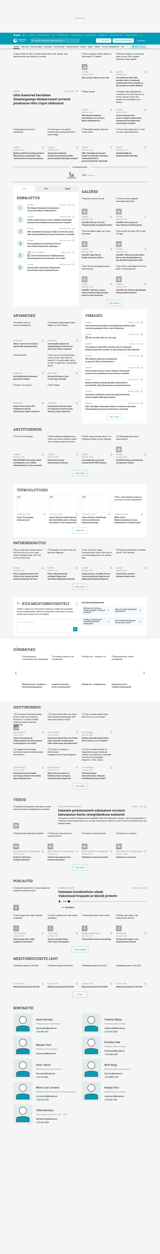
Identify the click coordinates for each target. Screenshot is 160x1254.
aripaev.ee (32, 35)
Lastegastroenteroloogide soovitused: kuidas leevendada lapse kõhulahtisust (27, 775)
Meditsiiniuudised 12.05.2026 (129, 987)
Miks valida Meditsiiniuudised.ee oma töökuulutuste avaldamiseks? (127, 520)
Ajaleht (83, 47)
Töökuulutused (23, 514)
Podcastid (48, 47)
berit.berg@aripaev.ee (113, 1073)
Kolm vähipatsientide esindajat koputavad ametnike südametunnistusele (61, 576)
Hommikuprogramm (66, 888)
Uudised (16, 91)
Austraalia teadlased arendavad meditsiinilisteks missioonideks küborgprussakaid (63, 155)
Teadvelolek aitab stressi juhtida (96, 939)
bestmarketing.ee (43, 35)
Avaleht (16, 47)
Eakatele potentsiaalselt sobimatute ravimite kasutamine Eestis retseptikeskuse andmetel (91, 812)
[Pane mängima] (59, 901)
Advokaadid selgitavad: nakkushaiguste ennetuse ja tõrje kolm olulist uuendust (60, 346)
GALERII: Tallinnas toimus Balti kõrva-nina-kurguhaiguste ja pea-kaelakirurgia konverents (130, 257)
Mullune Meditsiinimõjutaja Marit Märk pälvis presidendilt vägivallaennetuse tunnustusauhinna (28, 155)
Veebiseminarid (72, 47)
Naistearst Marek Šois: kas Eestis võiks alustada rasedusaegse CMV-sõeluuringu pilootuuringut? (63, 740)
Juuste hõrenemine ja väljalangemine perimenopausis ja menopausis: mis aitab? (27, 740)
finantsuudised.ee (76, 35)
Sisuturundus (38, 252)
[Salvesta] (77, 91)
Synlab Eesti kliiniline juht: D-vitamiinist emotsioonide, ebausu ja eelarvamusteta (60, 409)
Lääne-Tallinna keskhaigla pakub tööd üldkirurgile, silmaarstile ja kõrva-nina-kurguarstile (63, 520)
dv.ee (53, 35)
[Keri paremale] (144, 673)
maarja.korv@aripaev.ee (114, 1096)
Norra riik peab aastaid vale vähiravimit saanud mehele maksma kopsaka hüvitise (25, 576)
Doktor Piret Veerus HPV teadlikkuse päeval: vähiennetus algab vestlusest (26, 409)
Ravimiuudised (36, 47)
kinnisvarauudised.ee (116, 35)
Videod (97, 47)
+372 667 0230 (42, 1100)
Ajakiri (90, 47)
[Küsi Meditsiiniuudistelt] (75, 629)
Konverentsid (59, 47)
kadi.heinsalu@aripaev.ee (46, 1028)
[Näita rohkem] (141, 35)
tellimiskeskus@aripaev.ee (46, 1119)
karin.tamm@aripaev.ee (45, 1073)
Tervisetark (53, 933)
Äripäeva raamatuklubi (91, 933)
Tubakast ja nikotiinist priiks (95, 857)
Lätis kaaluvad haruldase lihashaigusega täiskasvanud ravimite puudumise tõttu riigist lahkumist (42, 99)
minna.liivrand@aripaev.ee (46, 1096)
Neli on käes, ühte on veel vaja (95, 77)
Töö (122, 47)
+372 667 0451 (42, 1031)
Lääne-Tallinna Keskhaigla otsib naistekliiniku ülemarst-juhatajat (94, 520)
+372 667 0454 (110, 1031)
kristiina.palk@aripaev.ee (114, 1051)
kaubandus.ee (102, 35)
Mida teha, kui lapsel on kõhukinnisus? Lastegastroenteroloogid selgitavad (59, 775)
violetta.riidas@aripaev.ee (114, 1028)
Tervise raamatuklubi (110, 47)
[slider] (69, 901)
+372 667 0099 (42, 1122)
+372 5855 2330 (111, 1054)
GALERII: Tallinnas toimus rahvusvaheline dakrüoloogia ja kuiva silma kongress (95, 292)
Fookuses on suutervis (126, 857)
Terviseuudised (19, 933)
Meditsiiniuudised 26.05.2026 (95, 987)
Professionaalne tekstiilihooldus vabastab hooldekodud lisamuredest (94, 775)
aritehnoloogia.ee (90, 35)
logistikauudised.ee (131, 35)
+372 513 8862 (42, 1077)
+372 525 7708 (110, 1100)
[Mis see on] (76, 603)
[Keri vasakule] (16, 673)
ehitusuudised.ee (62, 35)
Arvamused (18, 341)
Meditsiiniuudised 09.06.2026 (61, 987)
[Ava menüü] (23, 35)
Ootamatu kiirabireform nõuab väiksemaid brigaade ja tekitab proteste (87, 894)
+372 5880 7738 (111, 1077)
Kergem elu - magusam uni (94, 684)
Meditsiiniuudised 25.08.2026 (26, 987)
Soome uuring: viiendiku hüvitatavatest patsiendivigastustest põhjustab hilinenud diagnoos (96, 576)
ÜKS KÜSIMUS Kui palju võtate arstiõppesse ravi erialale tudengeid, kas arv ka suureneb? (27, 462)
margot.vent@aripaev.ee (46, 1053)
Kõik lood (25, 47)
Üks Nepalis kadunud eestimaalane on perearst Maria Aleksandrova (93, 118)
